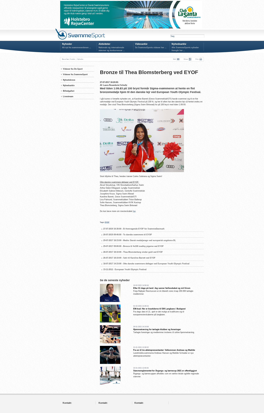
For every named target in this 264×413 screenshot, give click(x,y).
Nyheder (67, 44)
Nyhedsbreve (69, 80)
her (134, 211)
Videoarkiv (141, 44)
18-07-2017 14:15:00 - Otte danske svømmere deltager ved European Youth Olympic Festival (146, 263)
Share (186, 59)
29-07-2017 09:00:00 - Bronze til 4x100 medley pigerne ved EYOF (133, 246)
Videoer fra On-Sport (72, 69)
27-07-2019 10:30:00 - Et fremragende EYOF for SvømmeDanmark (133, 229)
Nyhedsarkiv (179, 44)
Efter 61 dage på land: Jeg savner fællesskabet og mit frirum (161, 288)
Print (197, 59)
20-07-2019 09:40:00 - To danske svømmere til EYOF (127, 234)
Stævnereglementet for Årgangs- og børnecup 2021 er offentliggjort (165, 371)
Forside (72, 59)
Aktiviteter (104, 44)
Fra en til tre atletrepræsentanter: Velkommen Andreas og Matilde (164, 350)
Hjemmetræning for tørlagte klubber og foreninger (157, 329)
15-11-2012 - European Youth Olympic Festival (125, 269)
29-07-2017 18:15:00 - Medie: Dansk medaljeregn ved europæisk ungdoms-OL (139, 240)
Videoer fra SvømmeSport (75, 74)
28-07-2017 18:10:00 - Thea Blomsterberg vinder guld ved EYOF (133, 252)
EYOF (107, 222)
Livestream (68, 96)
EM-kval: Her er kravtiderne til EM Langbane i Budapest (159, 309)
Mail (175, 59)
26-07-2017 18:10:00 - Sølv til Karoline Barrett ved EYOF (129, 258)
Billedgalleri (68, 91)
